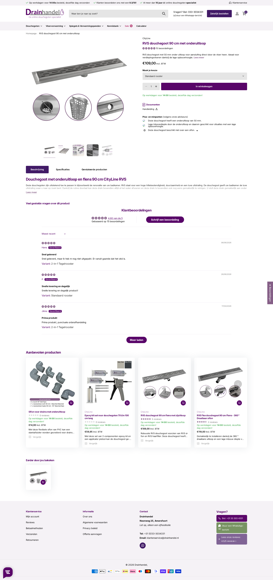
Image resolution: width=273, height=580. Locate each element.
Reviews (30, 522)
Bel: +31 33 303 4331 (232, 518)
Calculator (141, 26)
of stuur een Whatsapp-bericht (187, 15)
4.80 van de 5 (115, 218)
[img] (48, 243)
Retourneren (32, 539)
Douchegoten (32, 26)
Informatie (88, 511)
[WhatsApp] (143, 545)
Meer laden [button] (136, 340)
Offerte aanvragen (92, 534)
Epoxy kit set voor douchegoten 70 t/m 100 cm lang (107, 417)
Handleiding (149, 109)
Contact (144, 511)
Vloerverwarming (54, 26)
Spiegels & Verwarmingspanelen (85, 26)
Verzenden (31, 534)
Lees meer (199, 57)
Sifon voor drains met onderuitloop (47, 411)
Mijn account (32, 516)
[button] (149, 48)
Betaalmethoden (34, 528)
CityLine (146, 38)
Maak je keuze (150, 70)
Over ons (87, 516)
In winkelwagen (204, 86)
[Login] (237, 13)
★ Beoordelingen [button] (270, 293)
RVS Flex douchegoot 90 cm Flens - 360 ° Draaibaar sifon (218, 417)
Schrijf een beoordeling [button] (165, 219)
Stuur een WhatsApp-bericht (232, 527)
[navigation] (49, 150)
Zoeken (164, 14)
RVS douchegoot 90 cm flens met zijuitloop (163, 415)
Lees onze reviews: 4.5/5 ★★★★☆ (231, 539)
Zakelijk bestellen (219, 13)
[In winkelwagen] (71, 402)
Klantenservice (34, 511)
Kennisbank (112, 26)
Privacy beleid (90, 528)
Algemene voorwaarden (95, 522)
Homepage (31, 33)
